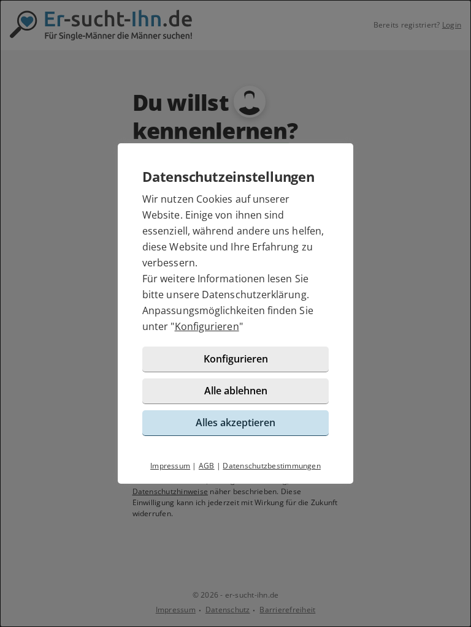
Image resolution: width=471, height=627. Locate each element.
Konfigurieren (207, 326)
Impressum (170, 465)
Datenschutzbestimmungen (272, 465)
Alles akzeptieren (235, 422)
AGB (207, 465)
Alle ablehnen (235, 390)
